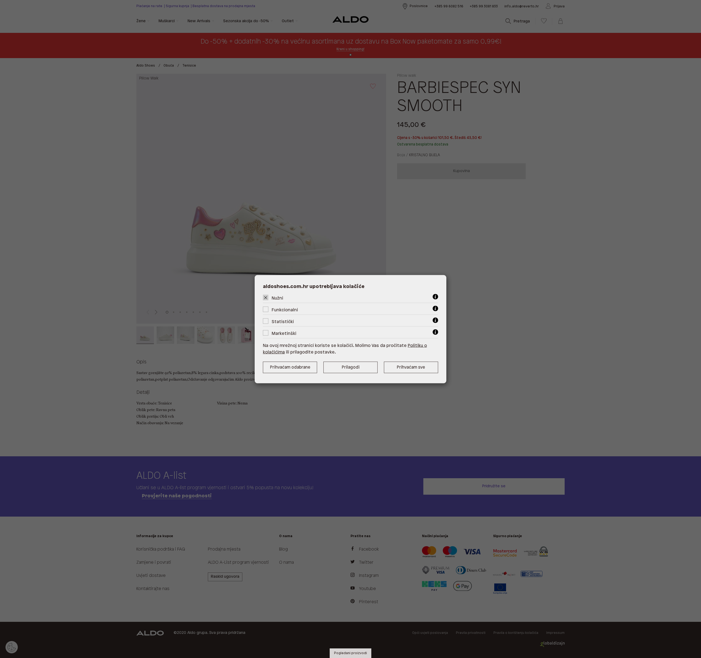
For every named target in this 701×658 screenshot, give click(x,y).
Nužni (277, 298)
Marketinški (284, 333)
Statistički (283, 321)
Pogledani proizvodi (350, 653)
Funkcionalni (285, 309)
